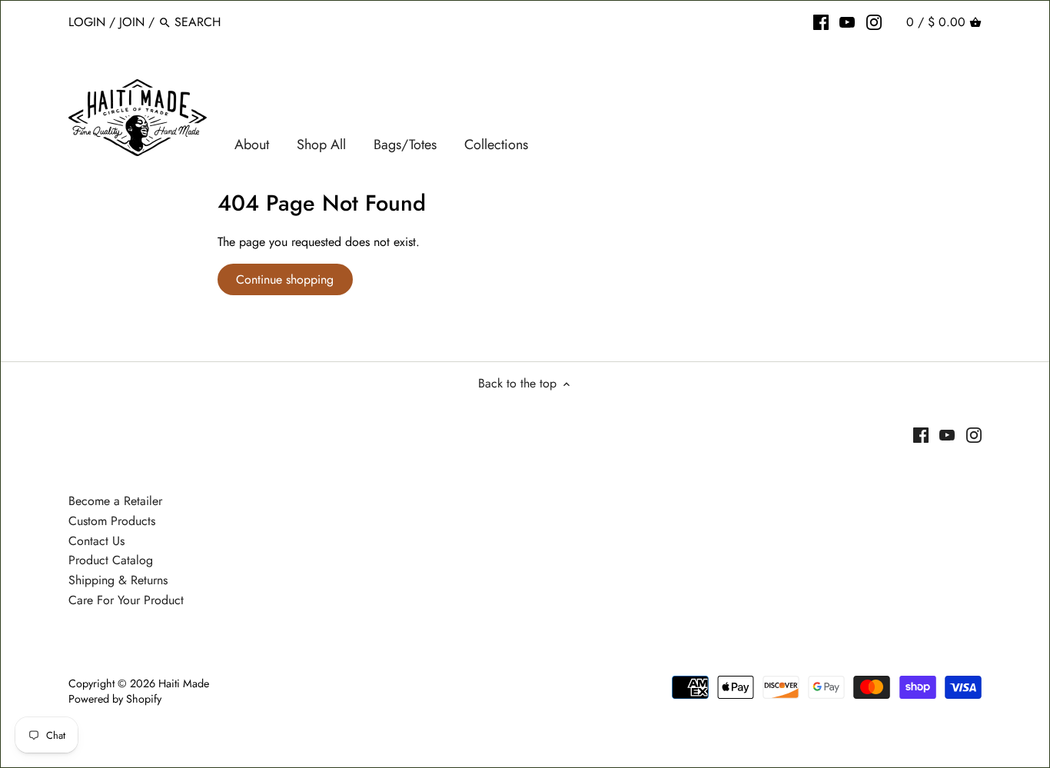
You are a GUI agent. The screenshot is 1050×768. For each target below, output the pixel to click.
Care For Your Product (126, 600)
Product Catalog (110, 560)
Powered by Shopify (114, 698)
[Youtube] (847, 21)
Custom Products (111, 521)
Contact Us (96, 541)
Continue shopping (285, 279)
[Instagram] (874, 21)
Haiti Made (183, 683)
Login (86, 22)
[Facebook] (821, 21)
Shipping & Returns (118, 580)
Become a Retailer (115, 501)
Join (132, 22)
